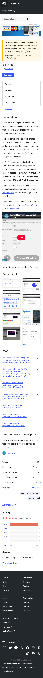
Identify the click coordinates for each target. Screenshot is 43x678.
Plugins (26, 586)
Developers (7, 606)
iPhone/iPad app (31, 205)
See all (38, 545)
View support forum (11, 563)
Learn (4, 598)
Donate (27, 606)
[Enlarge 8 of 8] (37, 330)
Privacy (5, 590)
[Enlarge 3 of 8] (17, 314)
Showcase (27, 578)
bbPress (7, 627)
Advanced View (9, 505)
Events (26, 602)
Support (8, 109)
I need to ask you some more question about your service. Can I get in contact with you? (15, 396)
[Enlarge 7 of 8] (37, 311)
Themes (26, 582)
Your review (7, 545)
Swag (26, 611)
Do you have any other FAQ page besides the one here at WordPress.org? (14, 385)
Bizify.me (9, 68)
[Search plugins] (27, 19)
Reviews (8, 90)
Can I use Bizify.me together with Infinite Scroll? (14, 415)
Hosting (5, 586)
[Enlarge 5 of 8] (37, 281)
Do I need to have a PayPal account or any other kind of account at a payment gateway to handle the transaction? (16, 372)
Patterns (26, 590)
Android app (13, 208)
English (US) (36, 488)
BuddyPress (8, 631)
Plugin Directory (8, 11)
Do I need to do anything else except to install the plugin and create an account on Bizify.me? (16, 360)
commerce (24, 493)
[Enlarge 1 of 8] (17, 281)
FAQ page (34, 267)
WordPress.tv (9, 611)
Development (11, 102)
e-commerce (35, 493)
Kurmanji (11, 642)
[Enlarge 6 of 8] (37, 297)
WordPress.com (10, 618)
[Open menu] (39, 3)
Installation (9, 96)
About (5, 578)
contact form (8, 192)
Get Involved (28, 598)
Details (8, 84)
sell (38, 498)
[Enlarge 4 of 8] (17, 329)
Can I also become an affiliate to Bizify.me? (12, 406)
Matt (5, 623)
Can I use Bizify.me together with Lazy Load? (13, 424)
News (4, 582)
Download (8, 75)
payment (32, 498)
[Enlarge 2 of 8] (17, 293)
